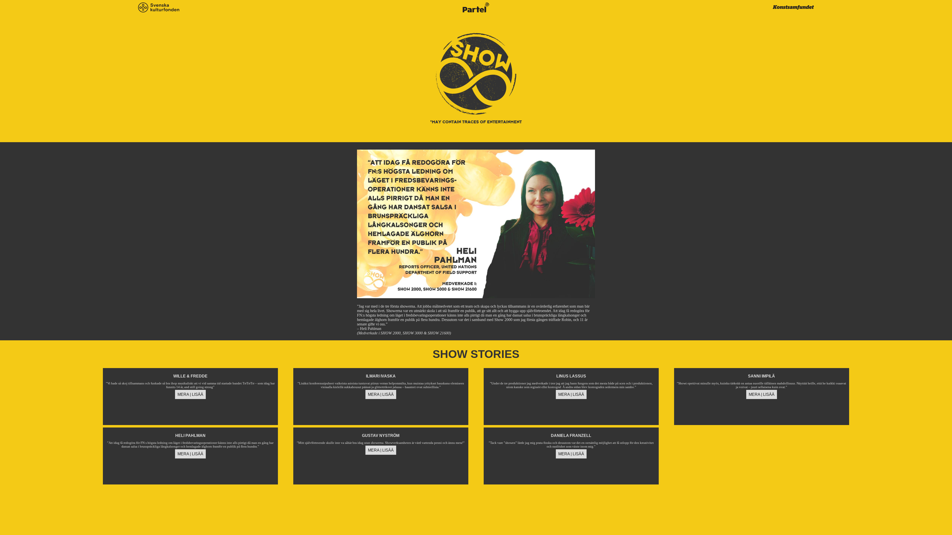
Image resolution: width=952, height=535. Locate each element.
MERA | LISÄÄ (190, 394)
